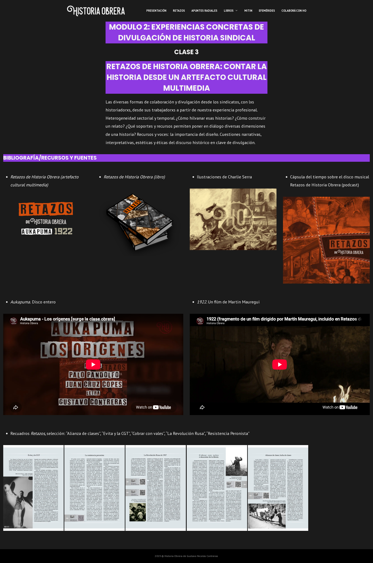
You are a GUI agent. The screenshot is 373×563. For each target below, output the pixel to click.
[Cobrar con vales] (217, 488)
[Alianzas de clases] (278, 488)
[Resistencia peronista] (94, 488)
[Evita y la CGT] (33, 488)
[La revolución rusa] (155, 488)
